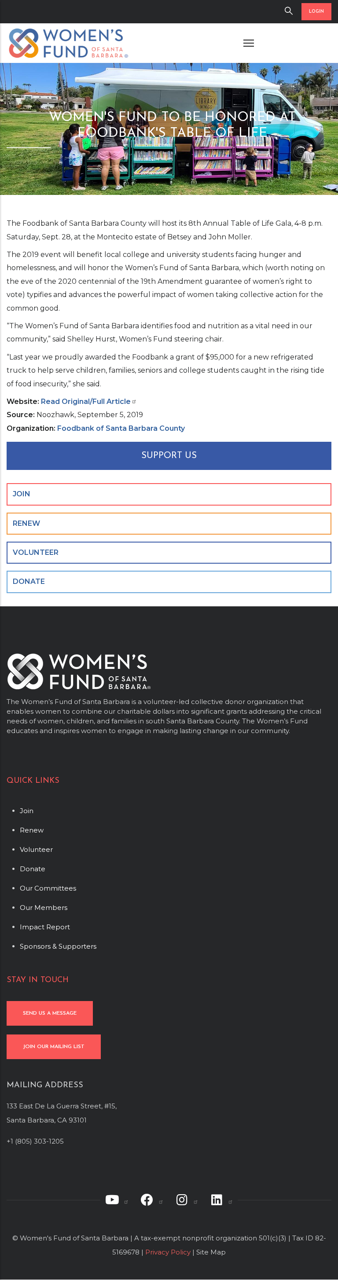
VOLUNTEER (36, 552)
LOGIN (316, 11)
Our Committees (48, 888)
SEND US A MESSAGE (50, 1013)
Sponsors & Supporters (58, 946)
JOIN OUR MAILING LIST (53, 1046)
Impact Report (45, 927)
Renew (32, 830)
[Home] (68, 43)
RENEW (26, 523)
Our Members (43, 907)
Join (26, 811)
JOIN (21, 494)
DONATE (29, 581)
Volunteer (36, 849)
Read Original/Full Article (86, 401)
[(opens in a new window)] (117, 1200)
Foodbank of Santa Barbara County (121, 428)
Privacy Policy (168, 1252)
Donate (32, 869)
